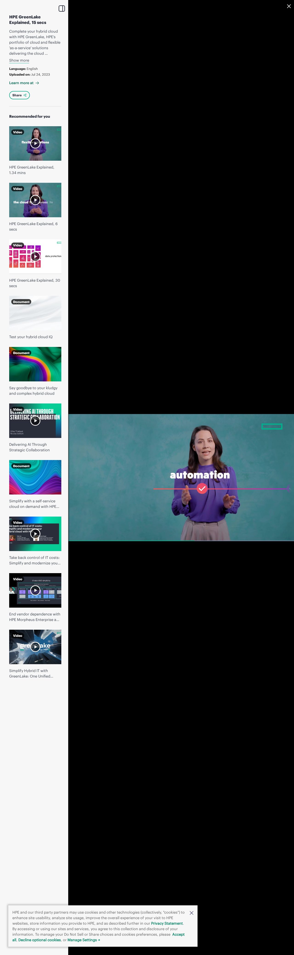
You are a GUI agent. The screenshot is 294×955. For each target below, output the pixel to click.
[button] (191, 912)
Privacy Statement (167, 923)
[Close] (289, 6)
